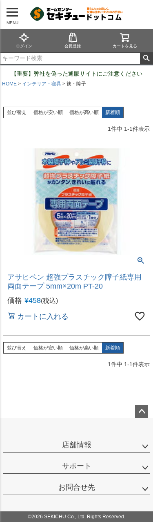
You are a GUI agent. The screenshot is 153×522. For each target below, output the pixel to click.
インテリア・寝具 (41, 84)
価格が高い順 (84, 112)
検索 (146, 58)
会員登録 (72, 46)
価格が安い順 (48, 112)
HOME (9, 84)
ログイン (24, 46)
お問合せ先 (76, 487)
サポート (76, 466)
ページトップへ (141, 411)
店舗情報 (76, 445)
